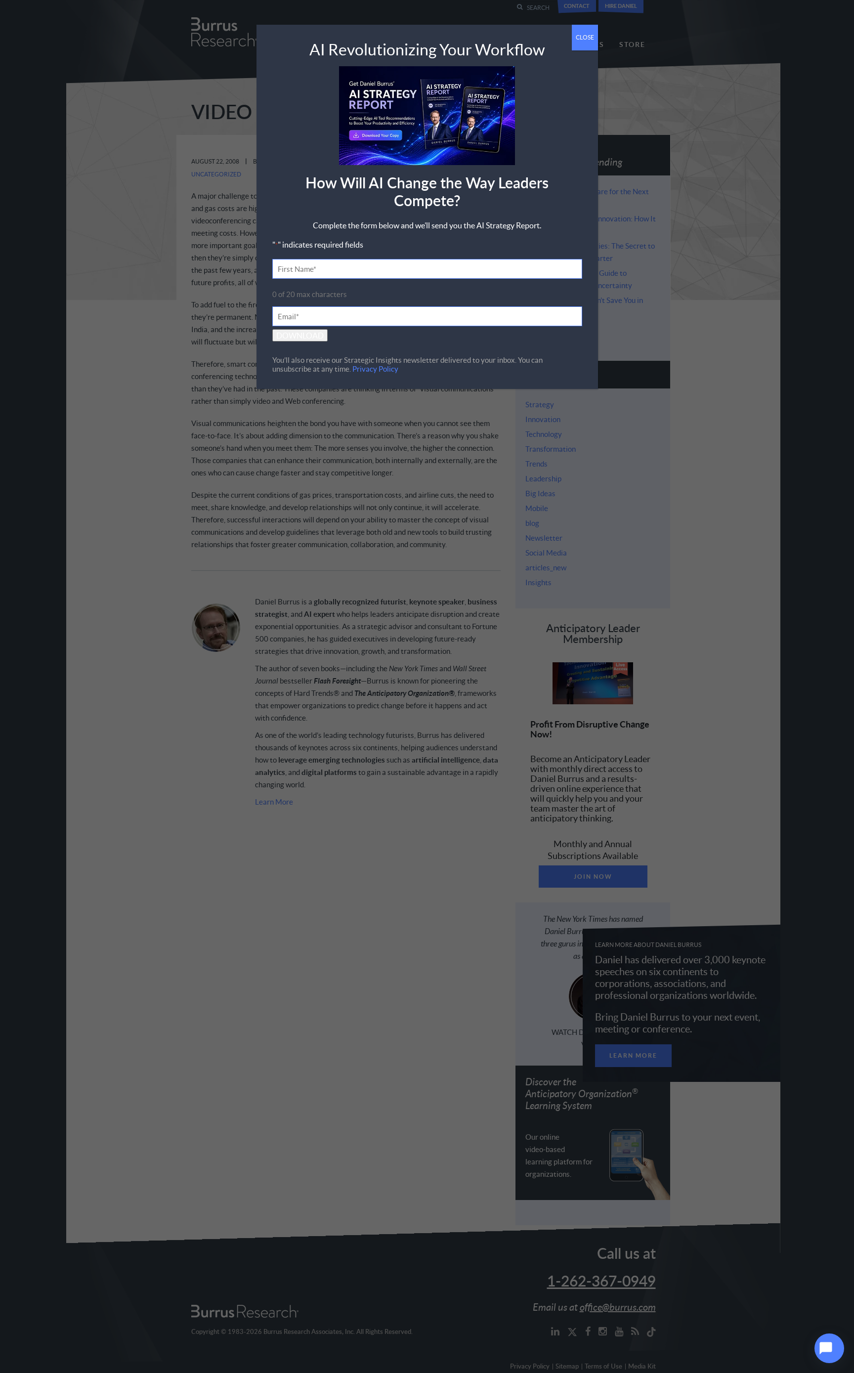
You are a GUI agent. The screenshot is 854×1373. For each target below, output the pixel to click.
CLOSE (585, 37)
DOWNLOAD (300, 335)
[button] (829, 1348)
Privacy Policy (375, 368)
